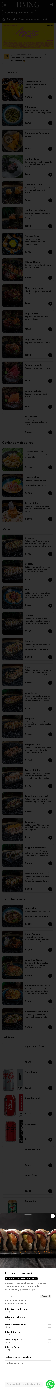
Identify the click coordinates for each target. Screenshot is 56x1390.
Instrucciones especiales (18, 1357)
